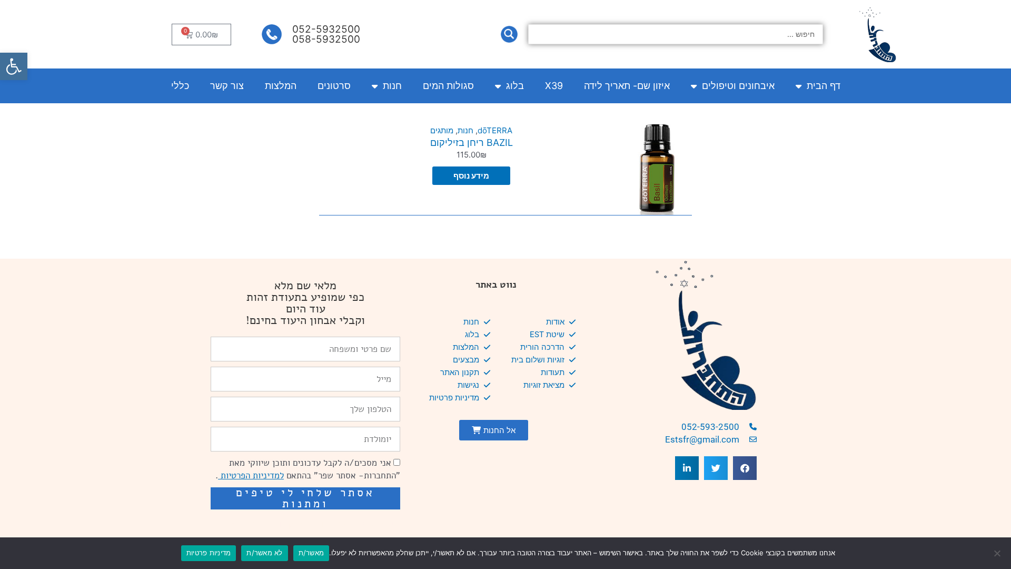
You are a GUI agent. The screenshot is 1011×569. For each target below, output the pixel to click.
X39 (554, 85)
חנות (392, 85)
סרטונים (334, 85)
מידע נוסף (471, 176)
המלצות (280, 85)
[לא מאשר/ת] (998, 553)
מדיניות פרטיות (208, 552)
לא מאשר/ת (264, 552)
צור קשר (227, 85)
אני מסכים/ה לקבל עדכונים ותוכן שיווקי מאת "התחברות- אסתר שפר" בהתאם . (307, 469)
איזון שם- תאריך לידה (627, 85)
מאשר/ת (311, 552)
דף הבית (823, 85)
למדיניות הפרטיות (251, 475)
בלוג (515, 85)
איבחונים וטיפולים (738, 85)
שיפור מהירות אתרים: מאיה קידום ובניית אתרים (310, 524)
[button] (13, 66)
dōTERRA (495, 130)
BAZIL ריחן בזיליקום (471, 142)
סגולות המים (448, 85)
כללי (180, 85)
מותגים (441, 130)
